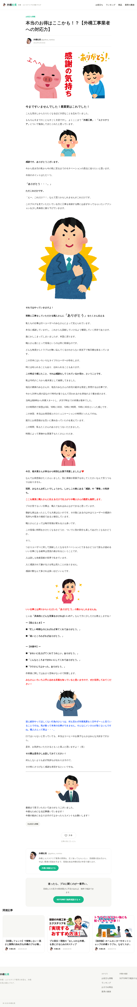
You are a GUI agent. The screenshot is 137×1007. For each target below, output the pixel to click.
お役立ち (99, 5)
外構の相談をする (49, 868)
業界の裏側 (129, 5)
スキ (70, 835)
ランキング (110, 5)
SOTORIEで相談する (128, 978)
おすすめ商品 (107, 987)
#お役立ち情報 (33, 824)
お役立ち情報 (107, 978)
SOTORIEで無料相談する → (68, 899)
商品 (120, 5)
